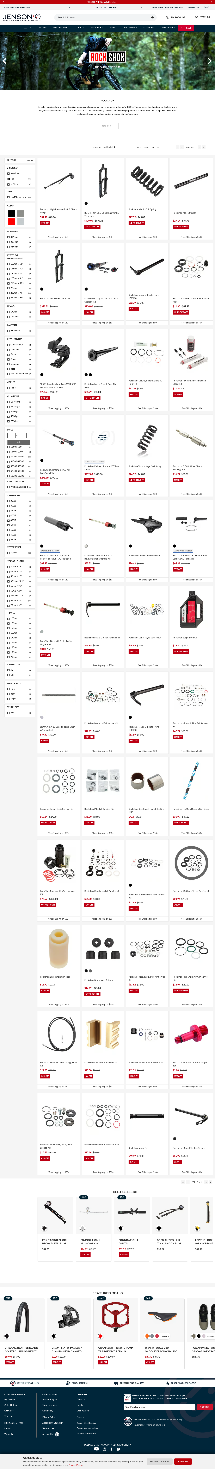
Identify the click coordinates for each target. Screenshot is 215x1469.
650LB (21, 540)
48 (153, 147)
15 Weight (21, 402)
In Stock (14, 184)
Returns (7, 1429)
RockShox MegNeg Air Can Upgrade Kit (57, 893)
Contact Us (193, 7)
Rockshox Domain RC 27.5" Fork (56, 299)
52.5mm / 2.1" (21, 581)
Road (21, 369)
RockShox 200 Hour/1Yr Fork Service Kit (147, 896)
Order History (10, 1405)
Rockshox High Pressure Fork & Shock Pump (58, 211)
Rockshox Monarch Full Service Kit (101, 723)
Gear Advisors (83, 1411)
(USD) (207, 7)
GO (18, 442)
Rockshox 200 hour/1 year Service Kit (191, 891)
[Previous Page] (182, 147)
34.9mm (21, 247)
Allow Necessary (159, 1461)
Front (21, 689)
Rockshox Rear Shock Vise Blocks (100, 1062)
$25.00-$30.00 (21, 471)
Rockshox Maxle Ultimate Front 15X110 (144, 297)
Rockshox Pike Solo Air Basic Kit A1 (101, 1145)
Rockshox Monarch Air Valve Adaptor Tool (190, 1064)
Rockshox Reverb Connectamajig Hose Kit (58, 1064)
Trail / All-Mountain (21, 374)
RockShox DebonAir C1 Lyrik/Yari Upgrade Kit (56, 643)
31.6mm (21, 242)
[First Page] (177, 147)
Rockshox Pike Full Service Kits (99, 809)
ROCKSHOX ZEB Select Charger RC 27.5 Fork (101, 214)
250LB (21, 501)
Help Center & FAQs (13, 1423)
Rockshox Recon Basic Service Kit (56, 809)
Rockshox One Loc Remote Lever (144, 556)
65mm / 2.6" (21, 601)
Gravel (21, 359)
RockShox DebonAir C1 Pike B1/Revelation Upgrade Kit (98, 557)
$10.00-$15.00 (21, 457)
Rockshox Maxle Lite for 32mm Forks (102, 638)
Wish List (8, 1417)
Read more (106, 126)
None (21, 388)
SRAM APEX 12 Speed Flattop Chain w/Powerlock (57, 728)
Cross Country (21, 345)
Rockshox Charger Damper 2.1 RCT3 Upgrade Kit (102, 300)
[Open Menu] (50, 17)
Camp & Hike (149, 28)
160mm (21, 633)
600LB (21, 535)
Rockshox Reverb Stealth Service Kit (146, 1062)
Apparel (114, 28)
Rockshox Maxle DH (138, 1148)
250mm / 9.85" (21, 298)
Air (21, 670)
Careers (80, 1417)
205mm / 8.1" (21, 278)
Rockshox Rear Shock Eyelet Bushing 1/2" (146, 811)
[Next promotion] (141, 7)
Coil (21, 675)
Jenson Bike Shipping (86, 1423)
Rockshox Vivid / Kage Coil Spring (145, 466)
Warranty (8, 1434)
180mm (21, 647)
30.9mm (21, 237)
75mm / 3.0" (21, 605)
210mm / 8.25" (21, 283)
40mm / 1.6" (21, 567)
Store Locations (49, 1405)
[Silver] (21, 221)
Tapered (21, 553)
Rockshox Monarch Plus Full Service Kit (190, 725)
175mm (21, 643)
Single (21, 699)
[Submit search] (152, 17)
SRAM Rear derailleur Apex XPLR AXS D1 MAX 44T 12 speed (58, 386)
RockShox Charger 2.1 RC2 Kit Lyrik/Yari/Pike (54, 471)
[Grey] (21, 213)
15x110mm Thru (21, 197)
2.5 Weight (21, 407)
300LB (21, 506)
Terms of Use (48, 1429)
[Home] (22, 17)
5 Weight (21, 416)
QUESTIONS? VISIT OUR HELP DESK (167, 7)
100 (157, 147)
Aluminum (21, 331)
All (31, 28)
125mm (21, 623)
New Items (15, 173)
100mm (21, 619)
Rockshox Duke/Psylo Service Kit (145, 638)
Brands (43, 28)
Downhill (21, 350)
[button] (4, 61)
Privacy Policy (75, 1465)
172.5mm (21, 317)
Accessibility (47, 1434)
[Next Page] (199, 147)
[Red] (11, 221)
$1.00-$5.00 (21, 447)
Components (97, 28)
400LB (21, 516)
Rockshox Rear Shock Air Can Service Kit (191, 978)
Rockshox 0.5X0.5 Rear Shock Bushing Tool (187, 468)
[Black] (11, 213)
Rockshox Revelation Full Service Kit (101, 891)
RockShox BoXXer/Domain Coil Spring (191, 809)
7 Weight (21, 421)
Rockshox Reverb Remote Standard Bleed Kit (189, 382)
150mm (21, 628)
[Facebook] (112, 1450)
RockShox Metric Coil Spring (142, 209)
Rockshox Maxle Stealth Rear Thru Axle (100, 386)
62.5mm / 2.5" (21, 596)
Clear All (29, 160)
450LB (21, 520)
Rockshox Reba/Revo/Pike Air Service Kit (147, 978)
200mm (21, 657)
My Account (10, 1400)
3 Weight (21, 412)
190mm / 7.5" (21, 274)
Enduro (21, 354)
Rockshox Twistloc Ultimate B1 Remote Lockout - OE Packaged (55, 557)
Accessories (130, 28)
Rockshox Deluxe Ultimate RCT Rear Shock (101, 468)
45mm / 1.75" (21, 572)
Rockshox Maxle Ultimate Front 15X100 (144, 728)
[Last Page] (203, 147)
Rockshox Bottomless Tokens (98, 980)
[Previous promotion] (69, 7)
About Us (81, 1400)
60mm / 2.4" (21, 591)
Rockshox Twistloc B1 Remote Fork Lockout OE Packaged (190, 557)
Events (80, 1405)
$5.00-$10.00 (21, 452)
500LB (21, 525)
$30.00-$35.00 (21, 476)
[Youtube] (97, 1450)
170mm (21, 312)
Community (47, 1411)
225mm (21, 288)
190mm (21, 652)
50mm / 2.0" (21, 576)
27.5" (21, 713)
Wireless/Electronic (21, 487)
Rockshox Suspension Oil (185, 638)
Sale (188, 28)
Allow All (183, 1461)
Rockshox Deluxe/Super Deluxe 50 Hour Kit (145, 382)
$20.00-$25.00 (21, 466)
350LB (21, 511)
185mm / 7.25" (21, 269)
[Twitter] (119, 1450)
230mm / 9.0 (21, 293)
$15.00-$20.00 (21, 462)
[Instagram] (105, 1450)
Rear (21, 694)
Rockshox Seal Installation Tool (55, 977)
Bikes (81, 28)
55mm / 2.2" (21, 586)
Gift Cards (8, 1411)
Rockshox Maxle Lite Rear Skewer (189, 1148)
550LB (21, 530)
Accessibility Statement (52, 1423)
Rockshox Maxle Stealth (184, 213)
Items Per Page (142, 147)
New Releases (60, 28)
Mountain (21, 364)
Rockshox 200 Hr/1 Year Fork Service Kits (191, 300)
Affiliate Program (49, 1400)
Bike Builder (168, 28)
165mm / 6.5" (21, 264)
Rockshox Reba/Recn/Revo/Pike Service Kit (56, 1146)
